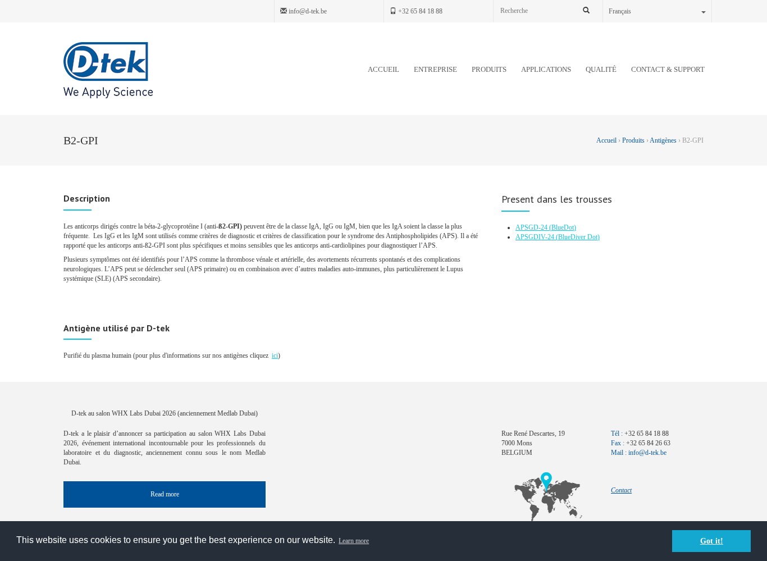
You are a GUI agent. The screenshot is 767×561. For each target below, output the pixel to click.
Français (620, 11)
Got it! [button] (711, 540)
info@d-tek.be (307, 11)
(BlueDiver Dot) (578, 237)
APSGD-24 (532, 227)
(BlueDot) (562, 227)
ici (275, 355)
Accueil (607, 140)
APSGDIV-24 (535, 237)
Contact (621, 490)
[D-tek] (108, 70)
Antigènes (663, 140)
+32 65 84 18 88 (419, 11)
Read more (164, 494)
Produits (633, 140)
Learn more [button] (354, 541)
